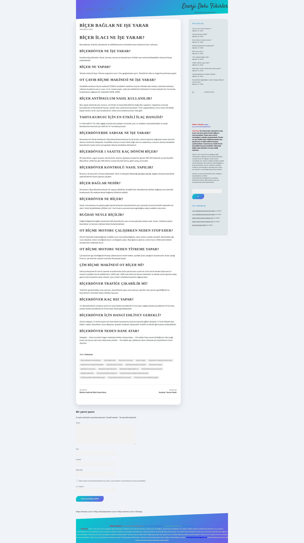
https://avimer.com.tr (126, 512)
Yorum (78, 423)
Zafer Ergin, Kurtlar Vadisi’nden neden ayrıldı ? (206, 68)
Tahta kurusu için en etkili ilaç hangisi (146, 377)
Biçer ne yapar (140, 360)
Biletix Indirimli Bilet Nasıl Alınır (93, 392)
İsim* (77, 449)
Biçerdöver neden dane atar (107, 369)
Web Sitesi (79, 470)
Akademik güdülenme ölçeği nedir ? (203, 45)
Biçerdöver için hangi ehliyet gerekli (92, 364)
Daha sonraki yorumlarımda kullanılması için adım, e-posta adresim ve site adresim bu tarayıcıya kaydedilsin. (112, 481)
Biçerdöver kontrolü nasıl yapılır (136, 364)
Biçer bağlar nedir (109, 360)
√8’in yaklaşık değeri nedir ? (200, 57)
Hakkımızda (110, 9)
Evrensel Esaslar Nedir (199, 225)
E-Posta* (78, 459)
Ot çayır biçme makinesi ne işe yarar (119, 377)
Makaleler (89, 355)
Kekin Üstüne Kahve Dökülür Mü (202, 218)
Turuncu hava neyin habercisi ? (201, 28)
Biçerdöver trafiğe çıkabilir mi (129, 369)
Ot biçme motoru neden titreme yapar (93, 377)
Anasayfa (79, 9)
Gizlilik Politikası (90, 9)
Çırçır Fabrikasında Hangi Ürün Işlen (203, 211)
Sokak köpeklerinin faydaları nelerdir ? (204, 74)
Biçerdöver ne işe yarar (88, 369)
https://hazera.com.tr (84, 512)
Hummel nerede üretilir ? (200, 34)
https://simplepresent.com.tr (105, 512)
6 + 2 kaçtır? (80, 486)
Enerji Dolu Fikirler (205, 6)
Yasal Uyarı (100, 9)
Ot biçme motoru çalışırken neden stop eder (134, 373)
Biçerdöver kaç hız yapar (114, 364)
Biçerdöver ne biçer (156, 364)
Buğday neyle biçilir (87, 373)
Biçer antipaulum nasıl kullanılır (91, 360)
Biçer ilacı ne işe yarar (126, 360)
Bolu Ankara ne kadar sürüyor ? (202, 40)
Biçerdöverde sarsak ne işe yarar (152, 369)
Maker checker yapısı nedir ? (201, 63)
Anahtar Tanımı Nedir (168, 392)
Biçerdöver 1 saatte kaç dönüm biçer (160, 360)
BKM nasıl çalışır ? (198, 51)
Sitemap (138, 512)
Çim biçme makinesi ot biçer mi (106, 373)
